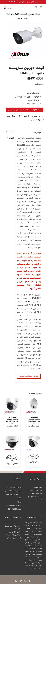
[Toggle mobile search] (36, 7)
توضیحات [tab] (10, 132)
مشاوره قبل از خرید (15, 532)
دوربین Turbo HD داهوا (17, 116)
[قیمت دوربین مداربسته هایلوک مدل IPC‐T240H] (34, 443)
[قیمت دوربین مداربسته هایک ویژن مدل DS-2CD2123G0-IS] (12, 443)
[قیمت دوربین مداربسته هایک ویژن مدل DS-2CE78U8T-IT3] (12, 405)
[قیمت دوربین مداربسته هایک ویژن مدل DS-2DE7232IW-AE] (34, 405)
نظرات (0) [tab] (10, 138)
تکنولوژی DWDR (33, 301)
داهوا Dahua (33, 116)
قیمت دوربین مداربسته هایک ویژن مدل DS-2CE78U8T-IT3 (12, 420)
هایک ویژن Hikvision (35, 490)
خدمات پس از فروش (14, 538)
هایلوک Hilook (37, 494)
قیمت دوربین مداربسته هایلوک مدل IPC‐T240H (34, 457)
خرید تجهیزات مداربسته (13, 535)
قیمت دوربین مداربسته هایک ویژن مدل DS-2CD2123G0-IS (12, 458)
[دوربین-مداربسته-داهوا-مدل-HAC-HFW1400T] (26, 41)
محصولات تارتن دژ (36, 119)
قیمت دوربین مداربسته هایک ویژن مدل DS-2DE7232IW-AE (34, 420)
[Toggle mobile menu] (41, 7)
